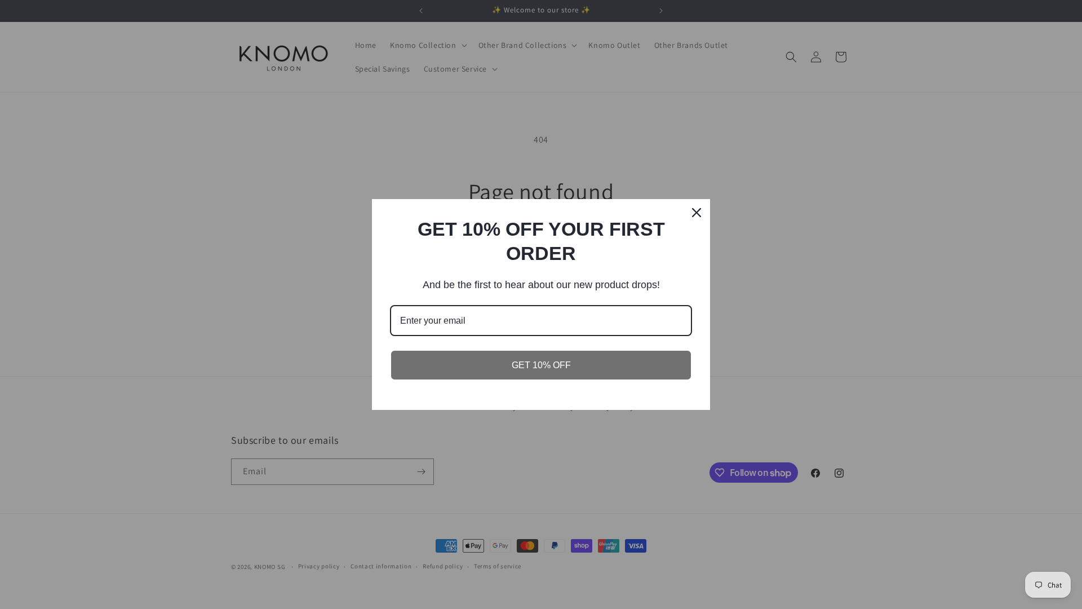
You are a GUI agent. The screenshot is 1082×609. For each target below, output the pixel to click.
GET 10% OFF (541, 365)
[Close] (696, 212)
